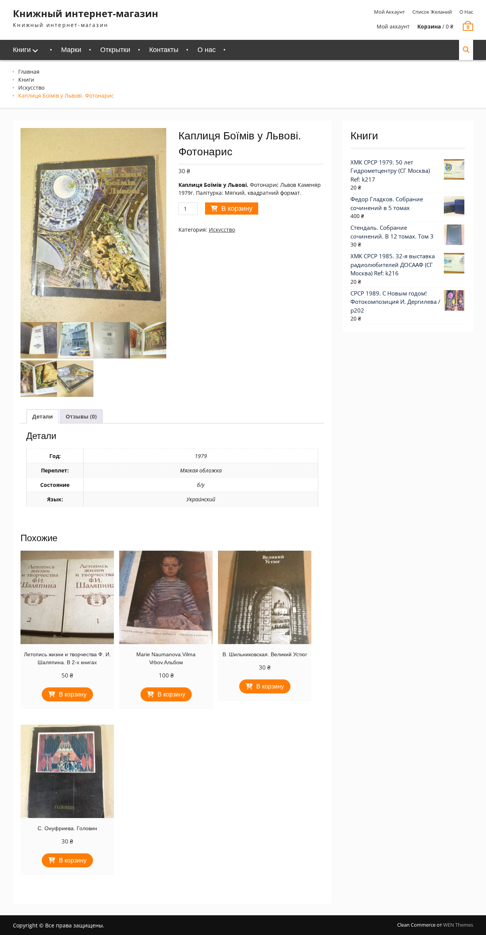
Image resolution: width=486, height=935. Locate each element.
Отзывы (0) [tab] (81, 416)
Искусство (31, 87)
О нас (466, 11)
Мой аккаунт (389, 11)
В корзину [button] (73, 694)
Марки (71, 50)
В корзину (236, 208)
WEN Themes (458, 924)
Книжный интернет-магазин (85, 13)
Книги (22, 50)
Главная (28, 71)
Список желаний (432, 11)
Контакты (163, 50)
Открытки (115, 50)
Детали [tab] (42, 416)
